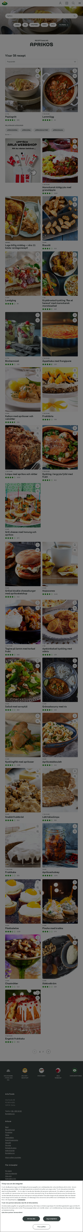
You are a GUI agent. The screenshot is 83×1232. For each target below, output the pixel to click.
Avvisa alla (31, 1219)
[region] (41, 1206)
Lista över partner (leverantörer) (12, 1212)
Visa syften (41, 1227)
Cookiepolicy (21, 1200)
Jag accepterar (51, 1219)
